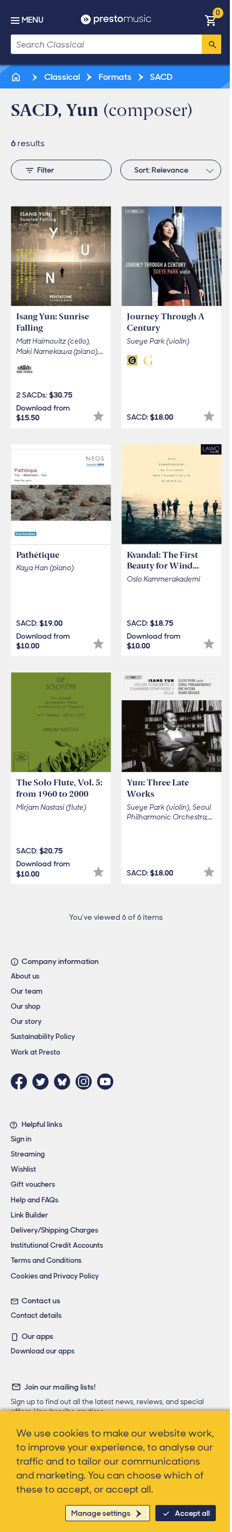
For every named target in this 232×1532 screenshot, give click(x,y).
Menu (32, 20)
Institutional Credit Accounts (57, 1245)
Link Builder (29, 1215)
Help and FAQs (34, 1200)
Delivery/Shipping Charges (54, 1230)
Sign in (21, 1139)
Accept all (192, 1513)
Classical (61, 77)
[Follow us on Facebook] (21, 1081)
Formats (114, 77)
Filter (45, 170)
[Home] (16, 77)
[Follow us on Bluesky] (65, 1081)
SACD (160, 77)
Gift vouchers (33, 1184)
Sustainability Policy (43, 1036)
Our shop (25, 1006)
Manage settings (101, 1513)
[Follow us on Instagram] (86, 1081)
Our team (27, 991)
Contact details (36, 1315)
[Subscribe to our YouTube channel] (108, 1081)
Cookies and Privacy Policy (55, 1276)
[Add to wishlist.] (98, 416)
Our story (26, 1021)
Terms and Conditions (46, 1260)
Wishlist (23, 1169)
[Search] (211, 44)
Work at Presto (35, 1052)
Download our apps (42, 1351)
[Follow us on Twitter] (43, 1081)
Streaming (28, 1154)
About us (25, 976)
